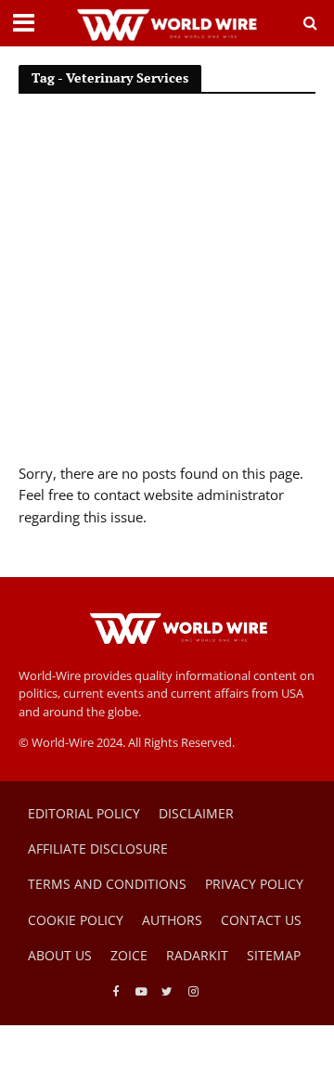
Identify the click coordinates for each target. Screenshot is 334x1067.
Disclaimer (196, 813)
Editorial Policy (84, 813)
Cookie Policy (75, 920)
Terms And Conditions (107, 884)
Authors (172, 920)
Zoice (129, 955)
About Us (60, 955)
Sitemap (274, 955)
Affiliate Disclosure (98, 848)
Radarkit (197, 955)
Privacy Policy (254, 884)
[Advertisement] (167, 287)
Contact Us (261, 920)
